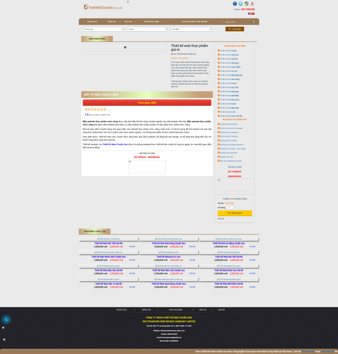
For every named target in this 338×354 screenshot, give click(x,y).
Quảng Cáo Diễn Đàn (228, 152)
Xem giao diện (147, 102)
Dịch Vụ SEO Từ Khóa (229, 136)
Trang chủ (92, 21)
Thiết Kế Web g (229, 63)
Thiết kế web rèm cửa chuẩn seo (168, 270)
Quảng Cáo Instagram (229, 132)
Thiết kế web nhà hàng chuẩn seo (168, 243)
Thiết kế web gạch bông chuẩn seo (168, 283)
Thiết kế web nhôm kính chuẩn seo (108, 256)
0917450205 (140, 157)
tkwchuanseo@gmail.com (171, 337)
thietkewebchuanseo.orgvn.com (172, 330)
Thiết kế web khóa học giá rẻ (228, 270)
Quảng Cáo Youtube (228, 140)
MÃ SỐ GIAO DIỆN (151, 21)
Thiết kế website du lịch (168, 256)
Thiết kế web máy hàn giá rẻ (109, 270)
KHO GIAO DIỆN (175, 309)
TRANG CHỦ (121, 309)
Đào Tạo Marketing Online (230, 161)
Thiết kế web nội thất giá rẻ (108, 243)
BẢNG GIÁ (112, 21)
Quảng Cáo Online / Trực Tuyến (233, 148)
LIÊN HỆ (221, 309)
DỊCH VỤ (128, 21)
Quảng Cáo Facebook (229, 124)
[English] (249, 13)
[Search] (252, 22)
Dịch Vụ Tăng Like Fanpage (231, 128)
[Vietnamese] (253, 13)
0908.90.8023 (172, 334)
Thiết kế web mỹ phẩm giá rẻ (228, 283)
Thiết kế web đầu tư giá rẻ (108, 283)
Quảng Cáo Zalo (226, 157)
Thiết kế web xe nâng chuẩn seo (229, 243)
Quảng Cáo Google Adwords (231, 144)
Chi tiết (132, 246)
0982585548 (153, 157)
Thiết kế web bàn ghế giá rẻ (229, 256)
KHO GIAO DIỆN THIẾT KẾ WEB (194, 21)
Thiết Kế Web (228, 50)
